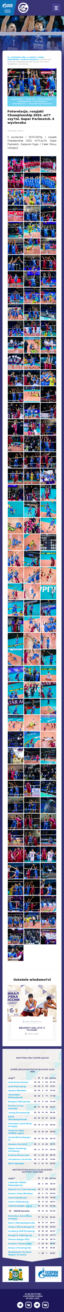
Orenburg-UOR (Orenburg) (21, 1231)
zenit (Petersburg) (17, 1086)
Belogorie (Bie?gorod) (19, 1101)
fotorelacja (20, 104)
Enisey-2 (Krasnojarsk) (19, 1248)
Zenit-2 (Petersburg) (18, 1202)
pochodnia (40, 101)
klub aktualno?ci (33, 1021)
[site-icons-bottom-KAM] (28, 1305)
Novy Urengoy (45, 99)
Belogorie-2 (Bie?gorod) (20, 1235)
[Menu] (56, 8)
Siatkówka (18, 99)
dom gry (31, 99)
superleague (25, 101)
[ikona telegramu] (19, 1305)
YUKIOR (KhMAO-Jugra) (20, 1206)
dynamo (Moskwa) (17, 1090)
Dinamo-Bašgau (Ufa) (19, 1239)
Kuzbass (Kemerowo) (18, 1155)
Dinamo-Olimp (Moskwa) (20, 1193)
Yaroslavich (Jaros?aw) (20, 1159)
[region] (32, 39)
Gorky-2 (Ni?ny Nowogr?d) (21, 1227)
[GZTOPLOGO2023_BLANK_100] (21, 8)
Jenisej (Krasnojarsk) (19, 1112)
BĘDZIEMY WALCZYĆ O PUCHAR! (32, 1029)
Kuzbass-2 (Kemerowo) (20, 1243)
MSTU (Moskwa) (16, 1163)
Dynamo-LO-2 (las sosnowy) (22, 1189)
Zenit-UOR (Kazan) (17, 1198)
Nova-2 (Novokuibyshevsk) (21, 1223)
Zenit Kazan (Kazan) (18, 1082)
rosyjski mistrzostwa (41, 104)
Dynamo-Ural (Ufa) (17, 1144)
